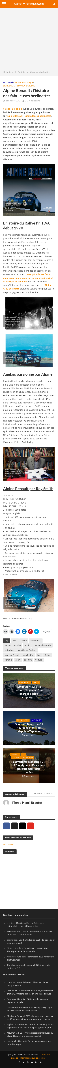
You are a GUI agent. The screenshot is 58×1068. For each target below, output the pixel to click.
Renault (8, 660)
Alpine (17, 82)
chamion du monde (42, 645)
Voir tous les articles (43, 794)
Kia (23, 754)
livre (39, 655)
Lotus (36, 683)
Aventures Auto (14, 931)
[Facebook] (6, 826)
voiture (38, 660)
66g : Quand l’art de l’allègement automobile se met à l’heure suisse (26, 924)
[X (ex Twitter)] (14, 826)
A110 (15, 640)
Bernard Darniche (13, 645)
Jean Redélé (28, 655)
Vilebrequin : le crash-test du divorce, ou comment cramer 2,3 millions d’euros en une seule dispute (30, 992)
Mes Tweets (8, 844)
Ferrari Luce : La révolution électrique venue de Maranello (27, 950)
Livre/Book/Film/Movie (15, 85)
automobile (35, 640)
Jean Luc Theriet (12, 655)
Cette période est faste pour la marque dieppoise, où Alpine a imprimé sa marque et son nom (28, 278)
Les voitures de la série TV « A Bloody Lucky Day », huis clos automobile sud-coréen (29, 767)
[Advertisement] (29, 40)
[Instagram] (22, 826)
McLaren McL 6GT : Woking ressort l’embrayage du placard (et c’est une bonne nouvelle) (30, 1034)
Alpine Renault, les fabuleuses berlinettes (29, 115)
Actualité (8, 82)
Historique (27, 82)
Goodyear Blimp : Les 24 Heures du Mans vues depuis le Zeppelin (29, 728)
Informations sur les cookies (32, 1058)
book (26, 645)
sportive (28, 660)
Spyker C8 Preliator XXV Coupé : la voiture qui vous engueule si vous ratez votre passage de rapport (30, 1026)
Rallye (47, 655)
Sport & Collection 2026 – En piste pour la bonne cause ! (29, 933)
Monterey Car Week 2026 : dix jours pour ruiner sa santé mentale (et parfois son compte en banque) (30, 1017)
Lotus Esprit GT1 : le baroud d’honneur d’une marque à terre (29, 690)
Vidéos (31, 85)
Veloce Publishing (12, 108)
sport (17, 660)
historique (9, 650)
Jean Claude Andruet (27, 650)
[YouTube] (30, 826)
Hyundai (14, 754)
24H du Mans (22, 720)
